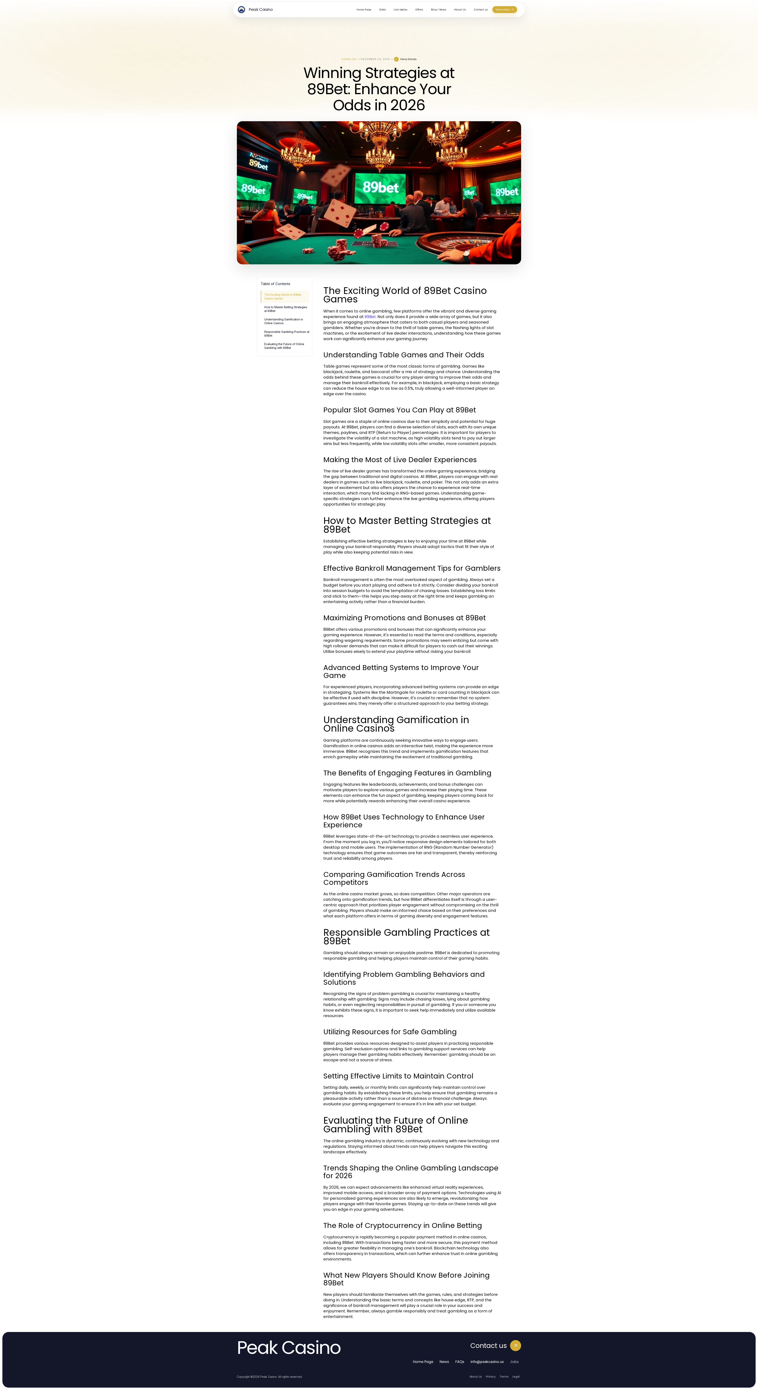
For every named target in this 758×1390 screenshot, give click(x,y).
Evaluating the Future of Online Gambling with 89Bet (284, 345)
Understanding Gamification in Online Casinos (283, 321)
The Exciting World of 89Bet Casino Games (282, 296)
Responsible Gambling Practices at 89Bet (286, 333)
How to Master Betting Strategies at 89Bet (285, 309)
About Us (476, 1377)
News (444, 1361)
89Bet (370, 316)
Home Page (423, 1361)
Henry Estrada (408, 59)
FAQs (459, 1361)
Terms (504, 1377)
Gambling (349, 59)
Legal (516, 1377)
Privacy (491, 1377)
